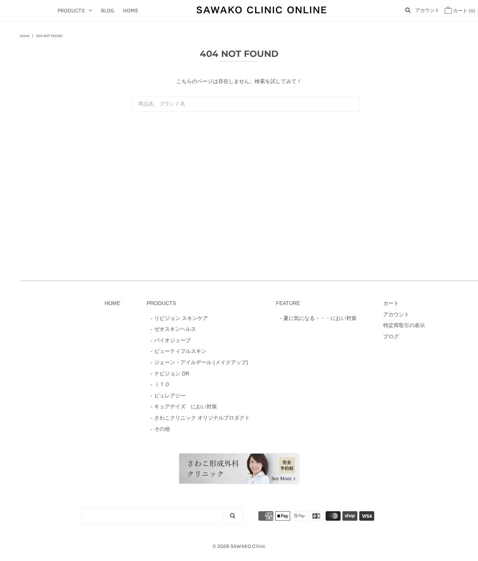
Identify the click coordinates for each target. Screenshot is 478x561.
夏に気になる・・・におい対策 (320, 318)
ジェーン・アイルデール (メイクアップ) (201, 362)
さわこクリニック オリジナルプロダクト (202, 418)
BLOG (107, 10)
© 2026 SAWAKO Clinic (239, 546)
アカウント (427, 10)
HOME (130, 10)
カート (463, 10)
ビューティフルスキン (180, 351)
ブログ (391, 336)
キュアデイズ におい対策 (185, 406)
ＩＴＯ (162, 384)
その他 (162, 429)
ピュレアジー (170, 396)
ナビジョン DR (171, 373)
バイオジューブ (172, 340)
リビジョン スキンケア (181, 318)
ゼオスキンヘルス (175, 329)
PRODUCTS (71, 10)
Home (25, 36)
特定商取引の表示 (404, 325)
